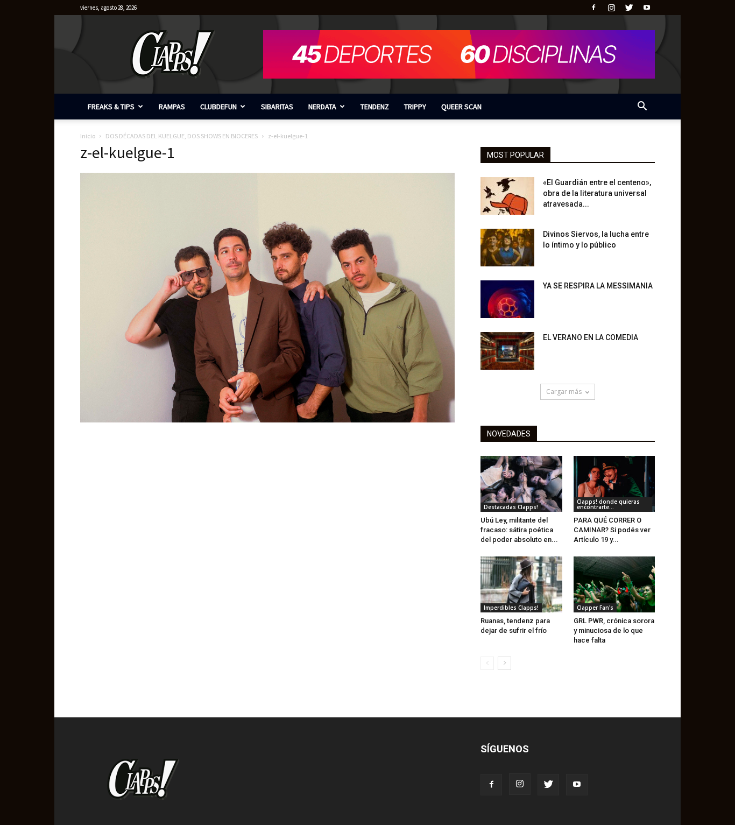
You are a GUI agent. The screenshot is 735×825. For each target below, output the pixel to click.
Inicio (87, 136)
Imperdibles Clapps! (511, 607)
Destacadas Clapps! (511, 507)
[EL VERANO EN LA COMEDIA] (507, 351)
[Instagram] (611, 7)
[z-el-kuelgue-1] (267, 420)
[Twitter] (629, 7)
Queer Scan (461, 106)
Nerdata (322, 106)
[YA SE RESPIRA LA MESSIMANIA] (507, 299)
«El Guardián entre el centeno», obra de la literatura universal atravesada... (597, 193)
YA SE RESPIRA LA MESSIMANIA (598, 285)
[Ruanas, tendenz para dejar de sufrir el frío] (521, 584)
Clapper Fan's (595, 607)
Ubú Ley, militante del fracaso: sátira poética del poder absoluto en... (519, 530)
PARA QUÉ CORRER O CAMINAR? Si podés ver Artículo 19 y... (612, 530)
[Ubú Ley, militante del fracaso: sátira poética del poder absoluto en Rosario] (521, 484)
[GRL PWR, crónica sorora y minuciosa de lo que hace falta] (614, 584)
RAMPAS (172, 106)
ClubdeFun (218, 106)
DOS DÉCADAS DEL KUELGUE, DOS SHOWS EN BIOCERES (181, 136)
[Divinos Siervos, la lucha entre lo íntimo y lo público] (507, 247)
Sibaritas (277, 106)
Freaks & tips (111, 106)
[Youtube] (647, 7)
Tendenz (375, 106)
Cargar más (564, 391)
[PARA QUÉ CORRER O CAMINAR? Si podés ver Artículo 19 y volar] (614, 484)
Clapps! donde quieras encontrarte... (608, 504)
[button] (642, 107)
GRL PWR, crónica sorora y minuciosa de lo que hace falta (614, 630)
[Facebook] (593, 7)
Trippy (415, 106)
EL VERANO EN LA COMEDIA (590, 337)
